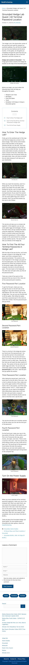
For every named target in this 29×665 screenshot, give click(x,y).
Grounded (7, 529)
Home (3, 8)
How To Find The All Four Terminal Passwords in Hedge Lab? (15, 121)
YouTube (22, 595)
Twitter (6, 595)
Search (4, 603)
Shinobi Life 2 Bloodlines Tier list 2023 (13, 627)
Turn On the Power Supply (13, 125)
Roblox (4, 650)
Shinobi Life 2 (6, 653)
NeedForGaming (6, 2)
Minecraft (4, 645)
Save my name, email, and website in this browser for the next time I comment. (14, 580)
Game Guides (14, 529)
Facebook (14, 595)
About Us (6, 659)
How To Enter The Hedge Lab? (14, 118)
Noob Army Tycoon (7, 648)
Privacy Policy (21, 659)
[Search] (23, 606)
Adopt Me (5, 638)
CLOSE (14, 114)
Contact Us (13, 659)
